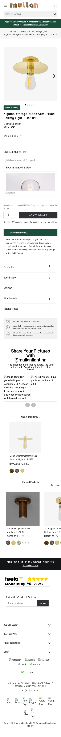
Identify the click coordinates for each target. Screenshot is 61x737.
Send (43, 603)
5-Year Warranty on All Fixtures (35, 24)
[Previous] (52, 485)
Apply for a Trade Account (15, 21)
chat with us (52, 222)
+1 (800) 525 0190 (30, 690)
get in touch (17, 253)
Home (13, 31)
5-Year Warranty (11, 107)
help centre (25, 222)
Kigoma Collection (12, 123)
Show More (10, 192)
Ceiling (23, 31)
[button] (25, 104)
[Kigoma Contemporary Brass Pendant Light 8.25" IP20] (25, 437)
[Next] (58, 485)
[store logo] (24, 5)
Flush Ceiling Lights (38, 31)
